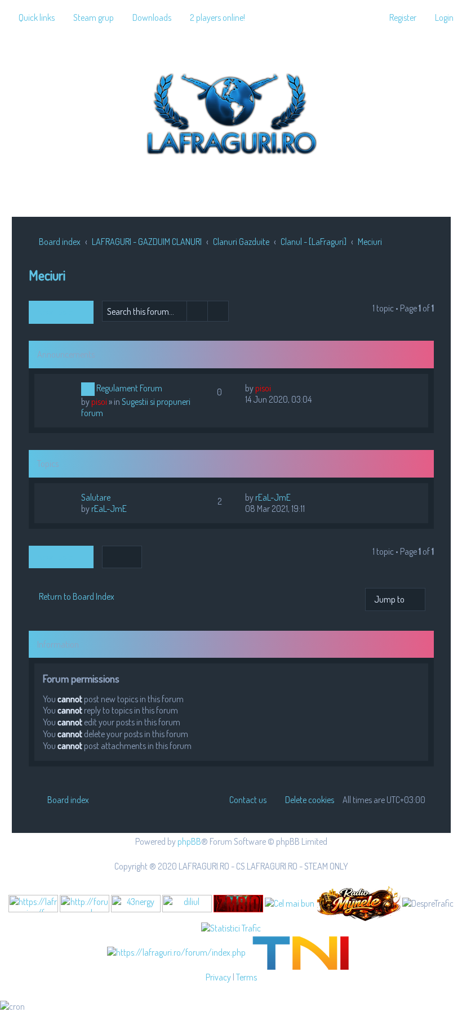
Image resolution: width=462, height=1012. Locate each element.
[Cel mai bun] (289, 903)
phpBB (189, 841)
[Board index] (231, 112)
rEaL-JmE (109, 508)
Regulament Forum (129, 388)
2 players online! (217, 17)
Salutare (95, 497)
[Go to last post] (276, 388)
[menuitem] (88, 17)
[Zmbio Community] (238, 903)
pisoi (99, 401)
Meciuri (47, 275)
